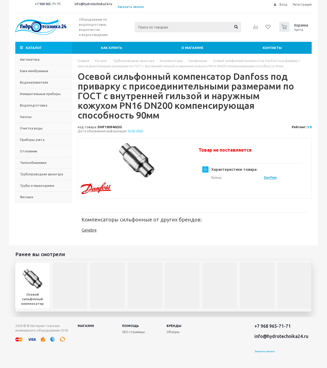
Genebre (89, 230)
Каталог (34, 47)
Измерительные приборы (40, 94)
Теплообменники (33, 162)
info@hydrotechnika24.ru (93, 4)
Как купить (111, 47)
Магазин (86, 325)
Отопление (28, 151)
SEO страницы (133, 332)
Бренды (174, 325)
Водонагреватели (34, 82)
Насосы (26, 117)
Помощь (130, 325)
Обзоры (173, 332)
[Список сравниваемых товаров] (255, 28)
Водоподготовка (33, 105)
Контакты (272, 47)
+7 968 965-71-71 (48, 4)
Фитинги (26, 197)
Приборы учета (32, 139)
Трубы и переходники (37, 185)
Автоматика (30, 59)
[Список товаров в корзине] (294, 30)
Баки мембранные (34, 71)
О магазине (192, 47)
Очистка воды (31, 128)
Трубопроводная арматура (41, 174)
